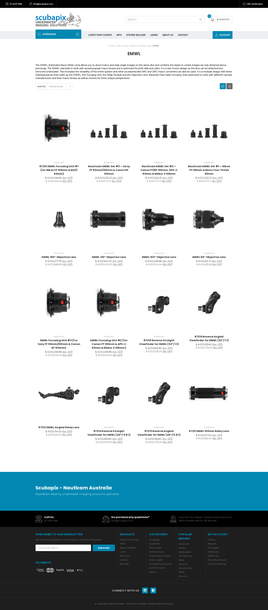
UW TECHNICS (157, 567)
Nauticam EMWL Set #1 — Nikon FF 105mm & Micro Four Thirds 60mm (209, 170)
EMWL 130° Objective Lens (109, 257)
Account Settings (217, 563)
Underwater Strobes (160, 555)
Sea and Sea (185, 568)
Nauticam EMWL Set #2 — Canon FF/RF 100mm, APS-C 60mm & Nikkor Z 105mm (159, 170)
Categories (49, 34)
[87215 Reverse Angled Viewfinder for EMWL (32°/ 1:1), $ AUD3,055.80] (209, 302)
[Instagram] (145, 590)
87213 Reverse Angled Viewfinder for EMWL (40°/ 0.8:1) (159, 433)
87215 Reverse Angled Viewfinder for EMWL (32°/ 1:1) (209, 338)
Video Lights (156, 559)
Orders (211, 539)
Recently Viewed (217, 559)
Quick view (70, 101)
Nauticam (184, 543)
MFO (119, 34)
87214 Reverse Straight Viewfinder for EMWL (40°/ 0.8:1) (108, 433)
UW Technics (185, 556)
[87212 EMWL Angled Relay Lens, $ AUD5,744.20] (59, 393)
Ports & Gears (156, 551)
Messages (213, 547)
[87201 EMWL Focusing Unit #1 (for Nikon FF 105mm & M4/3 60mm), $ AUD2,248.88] (59, 128)
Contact (183, 34)
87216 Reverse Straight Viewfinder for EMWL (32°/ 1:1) (159, 342)
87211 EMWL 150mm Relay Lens (209, 431)
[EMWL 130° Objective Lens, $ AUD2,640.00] (109, 219)
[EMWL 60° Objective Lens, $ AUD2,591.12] (209, 219)
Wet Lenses (155, 547)
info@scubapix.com (43, 4)
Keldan (182, 547)
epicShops (167, 603)
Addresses (213, 551)
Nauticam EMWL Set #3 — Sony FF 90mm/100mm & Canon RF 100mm (109, 170)
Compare (78, 101)
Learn (154, 34)
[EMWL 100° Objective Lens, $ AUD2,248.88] (159, 219)
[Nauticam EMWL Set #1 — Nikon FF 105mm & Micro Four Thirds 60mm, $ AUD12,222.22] (209, 128)
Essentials (154, 543)
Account (224, 34)
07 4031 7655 (15, 4)
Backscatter (185, 551)
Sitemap (124, 563)
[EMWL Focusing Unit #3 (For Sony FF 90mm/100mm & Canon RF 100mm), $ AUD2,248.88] (59, 302)
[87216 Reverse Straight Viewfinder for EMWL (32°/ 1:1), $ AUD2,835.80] (159, 302)
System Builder (136, 34)
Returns (212, 543)
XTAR (181, 572)
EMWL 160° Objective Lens (59, 257)
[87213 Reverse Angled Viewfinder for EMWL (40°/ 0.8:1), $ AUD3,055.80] (159, 393)
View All (183, 576)
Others (152, 572)
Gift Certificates (254, 4)
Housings (154, 539)
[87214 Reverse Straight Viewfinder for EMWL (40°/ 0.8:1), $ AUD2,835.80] (109, 393)
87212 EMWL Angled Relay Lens (58, 427)
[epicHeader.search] (201, 19)
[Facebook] (153, 590)
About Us (167, 34)
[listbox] (60, 86)
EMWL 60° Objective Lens (209, 257)
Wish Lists (213, 555)
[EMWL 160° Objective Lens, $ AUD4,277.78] (59, 219)
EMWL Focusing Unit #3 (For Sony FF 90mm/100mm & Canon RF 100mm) (59, 344)
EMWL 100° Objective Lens (159, 257)
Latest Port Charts (100, 34)
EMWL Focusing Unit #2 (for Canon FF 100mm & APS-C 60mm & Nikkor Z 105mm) (109, 344)
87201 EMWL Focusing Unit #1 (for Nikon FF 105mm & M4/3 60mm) (58, 170)
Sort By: (41, 86)
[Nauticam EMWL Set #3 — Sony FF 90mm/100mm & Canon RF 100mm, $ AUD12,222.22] (109, 128)
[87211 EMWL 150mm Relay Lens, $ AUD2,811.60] (209, 393)
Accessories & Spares (160, 563)
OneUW (183, 564)
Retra (181, 560)
